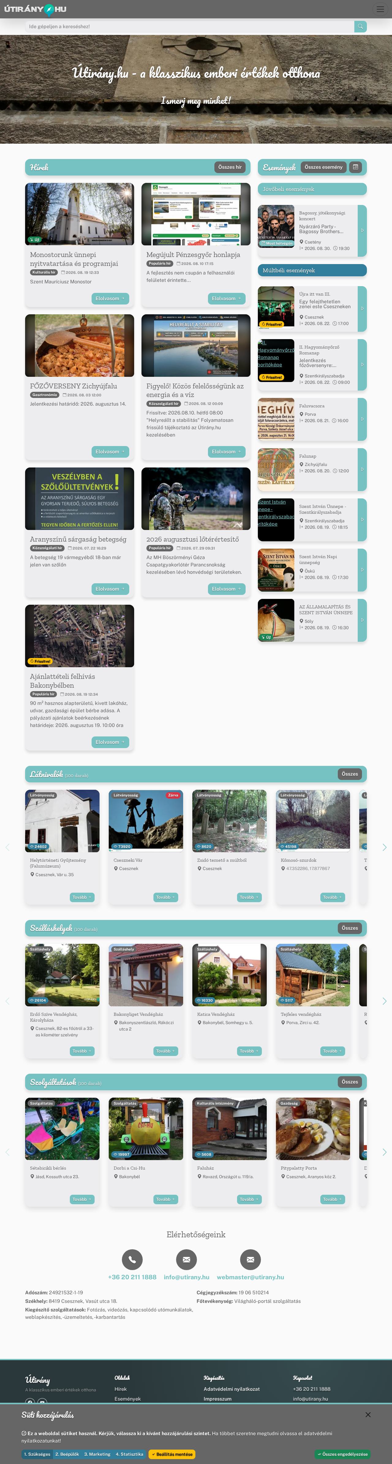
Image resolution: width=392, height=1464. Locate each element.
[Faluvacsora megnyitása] (362, 419)
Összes (350, 774)
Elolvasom (108, 298)
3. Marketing (97, 1454)
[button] (384, 847)
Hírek (121, 1389)
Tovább (80, 897)
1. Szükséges (37, 1454)
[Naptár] (355, 167)
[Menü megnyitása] (380, 9)
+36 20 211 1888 (311, 1389)
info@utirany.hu (310, 1399)
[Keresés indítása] (360, 26)
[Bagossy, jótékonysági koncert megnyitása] (362, 230)
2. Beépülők (67, 1454)
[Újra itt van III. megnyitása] (362, 309)
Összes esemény (324, 167)
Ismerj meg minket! (196, 100)
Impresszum (218, 1399)
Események (128, 1399)
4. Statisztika (129, 1454)
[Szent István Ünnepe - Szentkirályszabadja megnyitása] (362, 519)
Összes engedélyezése (345, 1454)
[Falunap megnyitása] (362, 469)
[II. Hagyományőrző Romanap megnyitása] (362, 365)
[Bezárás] (368, 1415)
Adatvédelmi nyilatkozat (232, 1389)
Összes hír (230, 167)
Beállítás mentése (174, 1454)
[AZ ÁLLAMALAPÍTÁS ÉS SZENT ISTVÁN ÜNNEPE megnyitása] (362, 620)
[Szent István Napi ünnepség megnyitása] (362, 570)
